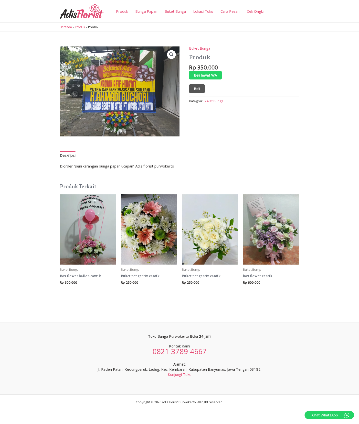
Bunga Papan (146, 11)
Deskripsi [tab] (67, 155)
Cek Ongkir (256, 11)
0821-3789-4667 (179, 351)
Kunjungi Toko (179, 374)
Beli (197, 88)
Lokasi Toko (203, 11)
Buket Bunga (175, 11)
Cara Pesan (230, 11)
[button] (171, 54)
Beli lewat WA (205, 75)
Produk (122, 11)
